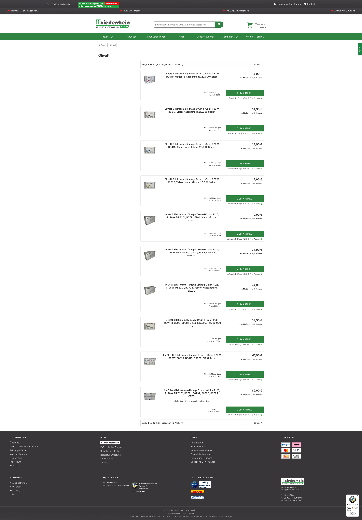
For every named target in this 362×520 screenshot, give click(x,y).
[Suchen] (219, 24)
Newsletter (15, 486)
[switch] (352, 513)
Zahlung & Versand (19, 450)
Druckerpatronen (156, 36)
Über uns (14, 442)
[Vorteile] (360, 49)
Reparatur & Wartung (110, 454)
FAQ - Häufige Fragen (111, 447)
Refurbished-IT (198, 442)
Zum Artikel (244, 93)
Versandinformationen (202, 450)
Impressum (15, 461)
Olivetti (113, 45)
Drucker (131, 36)
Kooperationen (198, 446)
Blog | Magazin (17, 490)
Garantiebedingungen (201, 454)
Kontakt (13, 465)
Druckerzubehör (205, 36)
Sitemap (104, 462)
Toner (181, 36)
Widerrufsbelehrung (19, 454)
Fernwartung (106, 458)
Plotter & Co (107, 36)
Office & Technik (255, 36)
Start (103, 45)
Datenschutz (16, 458)
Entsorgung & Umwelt (201, 458)
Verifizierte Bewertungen (203, 461)
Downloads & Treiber (110, 451)
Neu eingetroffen (18, 483)
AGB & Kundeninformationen (24, 446)
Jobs (12, 494)
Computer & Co (230, 36)
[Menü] (357, 496)
